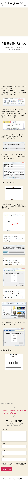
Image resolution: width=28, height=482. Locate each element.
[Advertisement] (14, 22)
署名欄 (10, 403)
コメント (4, 429)
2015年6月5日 (19, 47)
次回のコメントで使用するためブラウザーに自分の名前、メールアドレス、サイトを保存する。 (14, 464)
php (12, 47)
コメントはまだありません (15, 49)
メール (3, 450)
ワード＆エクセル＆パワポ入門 (14, 3)
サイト (3, 456)
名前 (3, 443)
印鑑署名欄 (6, 403)
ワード (14, 39)
